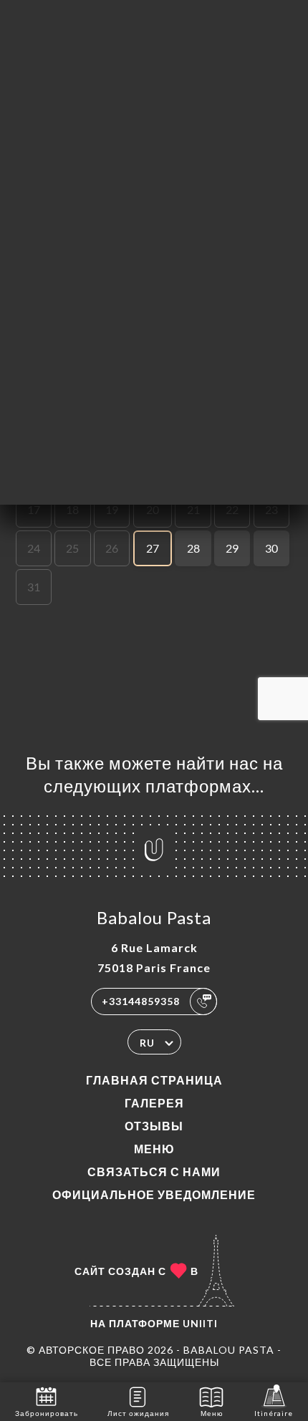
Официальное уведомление (154, 1194)
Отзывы (154, 1126)
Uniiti (200, 1323)
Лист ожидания (138, 1413)
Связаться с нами (154, 1171)
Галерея (154, 1103)
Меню (154, 1148)
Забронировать (46, 1413)
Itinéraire (273, 1413)
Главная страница (154, 1080)
